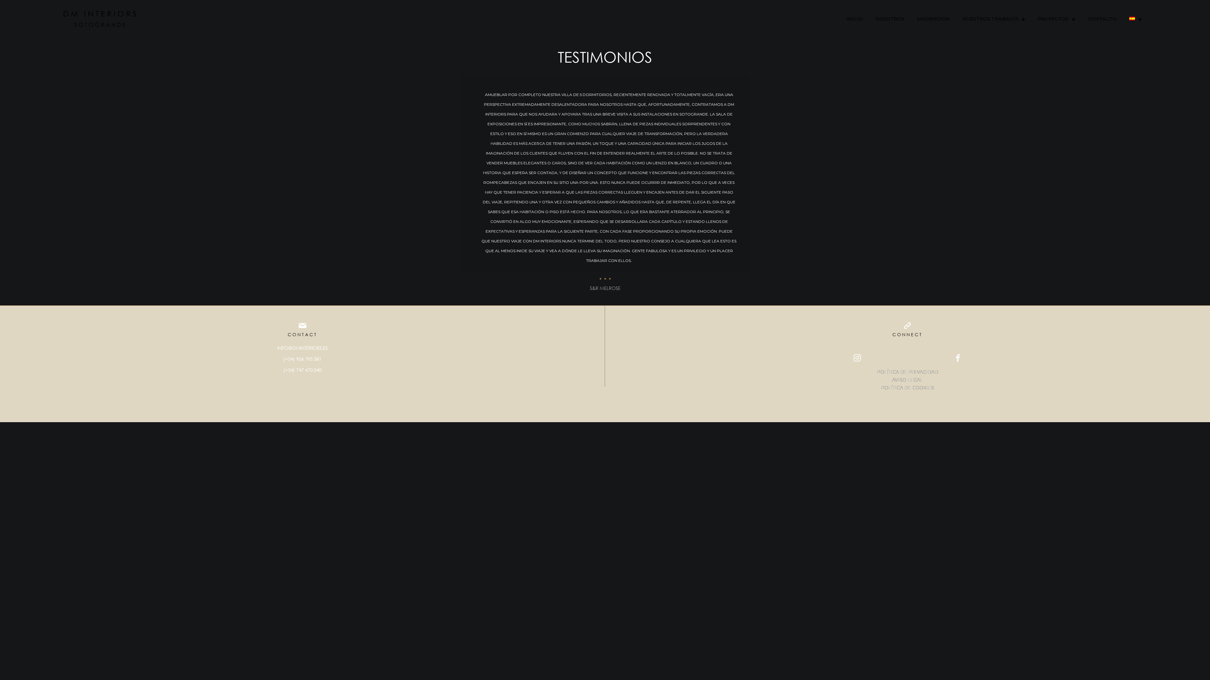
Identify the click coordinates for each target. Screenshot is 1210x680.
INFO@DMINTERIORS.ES (302, 348)
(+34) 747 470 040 (302, 370)
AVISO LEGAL (907, 380)
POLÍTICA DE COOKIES (907, 388)
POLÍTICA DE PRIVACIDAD (907, 372)
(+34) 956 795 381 (302, 359)
